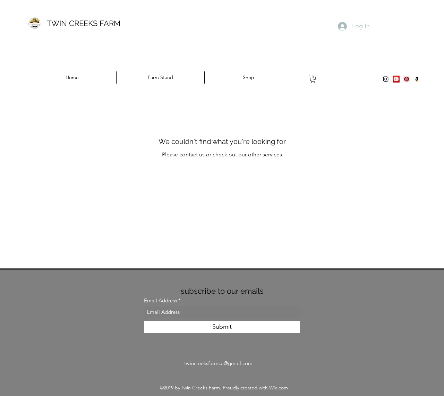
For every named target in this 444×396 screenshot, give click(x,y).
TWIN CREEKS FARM (83, 23)
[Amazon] (416, 79)
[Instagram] (385, 79)
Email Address (160, 300)
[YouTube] (396, 79)
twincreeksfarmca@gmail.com (218, 363)
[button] (313, 79)
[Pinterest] (406, 79)
